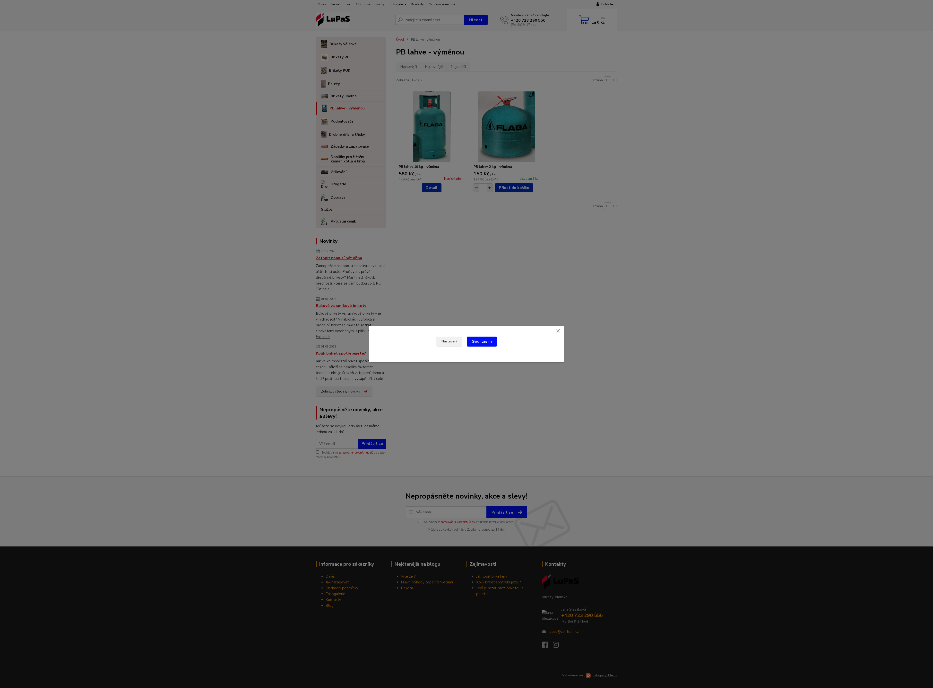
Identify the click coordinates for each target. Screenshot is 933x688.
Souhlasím (482, 341)
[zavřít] (558, 330)
